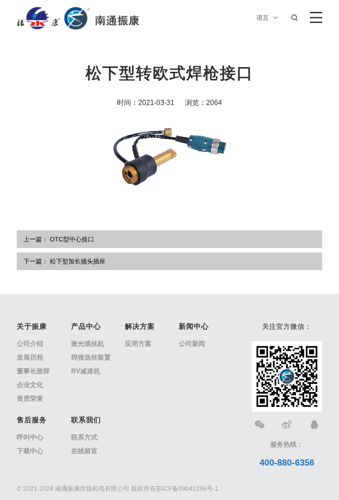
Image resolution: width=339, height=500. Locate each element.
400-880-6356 (287, 462)
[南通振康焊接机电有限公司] (78, 17)
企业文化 (30, 384)
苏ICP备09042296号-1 (187, 488)
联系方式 (84, 437)
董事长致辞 (33, 371)
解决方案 (140, 326)
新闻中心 (194, 326)
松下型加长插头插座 (77, 261)
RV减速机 (85, 371)
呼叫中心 (30, 437)
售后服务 (32, 420)
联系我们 (86, 420)
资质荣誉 (30, 398)
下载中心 (30, 451)
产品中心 (86, 326)
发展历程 (30, 357)
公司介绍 (30, 343)
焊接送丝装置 (91, 357)
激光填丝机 (87, 343)
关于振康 (32, 326)
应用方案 (138, 343)
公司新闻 (192, 343)
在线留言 (84, 451)
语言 (262, 17)
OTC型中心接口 (72, 239)
